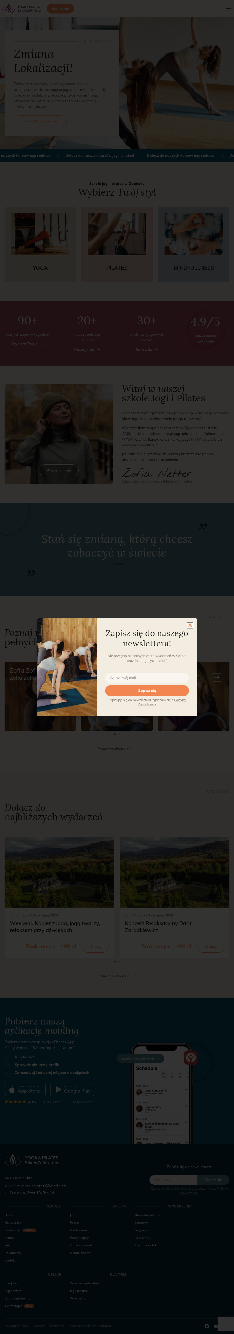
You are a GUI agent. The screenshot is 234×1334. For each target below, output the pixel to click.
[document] (117, 667)
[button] (190, 625)
